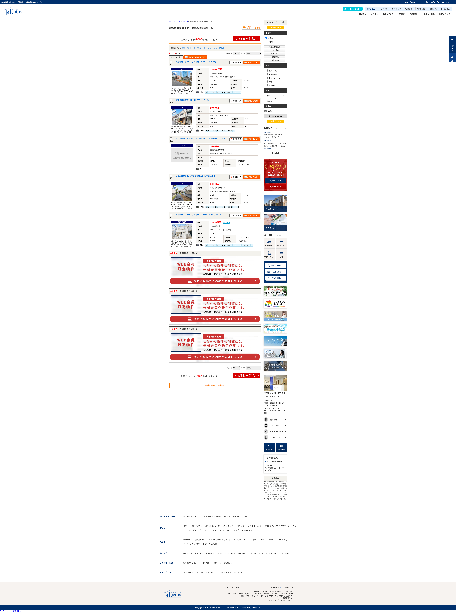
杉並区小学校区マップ (191, 526)
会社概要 (273, 419)
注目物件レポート (240, 526)
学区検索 (226, 516)
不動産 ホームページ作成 (8, 611)
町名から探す (276, 278)
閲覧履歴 (410, 9)
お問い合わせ (444, 14)
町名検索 (236, 516)
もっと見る (275, 153)
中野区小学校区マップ (211, 526)
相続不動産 (271, 539)
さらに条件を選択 (276, 116)
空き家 (261, 539)
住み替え (253, 539)
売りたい (374, 14)
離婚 (198, 544)
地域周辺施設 (247, 530)
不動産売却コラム (240, 539)
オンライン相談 (236, 572)
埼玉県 (270, 42)
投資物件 (221, 48)
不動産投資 (205, 563)
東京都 (270, 38)
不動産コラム (227, 563)
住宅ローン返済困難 (209, 544)
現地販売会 (227, 526)
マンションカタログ (216, 530)
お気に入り (398, 9)
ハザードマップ (233, 530)
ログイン (434, 9)
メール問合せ (188, 572)
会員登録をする (275, 186)
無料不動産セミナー (190, 563)
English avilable (353, 9)
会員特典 (216, 563)
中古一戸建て (196, 48)
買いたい (362, 14)
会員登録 (446, 9)
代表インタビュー (276, 431)
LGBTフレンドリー (271, 553)
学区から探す (276, 272)
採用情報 (413, 14)
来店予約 (281, 449)
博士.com (19, 611)
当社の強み (187, 539)
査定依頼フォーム (201, 539)
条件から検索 (276, 265)
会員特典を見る (275, 180)
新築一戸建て (186, 48)
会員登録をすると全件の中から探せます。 (200, 39)
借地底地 (282, 539)
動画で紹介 (285, 553)
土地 (215, 48)
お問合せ (269, 449)
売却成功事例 (216, 539)
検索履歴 (422, 9)
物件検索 (385, 9)
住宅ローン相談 (256, 526)
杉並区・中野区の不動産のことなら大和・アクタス (222, 607)
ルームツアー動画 (190, 530)
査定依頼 (199, 572)
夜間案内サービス (287, 526)
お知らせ (220, 553)
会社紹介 (402, 14)
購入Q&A (203, 530)
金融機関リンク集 (271, 526)
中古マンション (207, 48)
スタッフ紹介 (388, 14)
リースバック (188, 544)
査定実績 (227, 539)
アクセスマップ (276, 437)
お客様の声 (210, 553)
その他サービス (428, 14)
